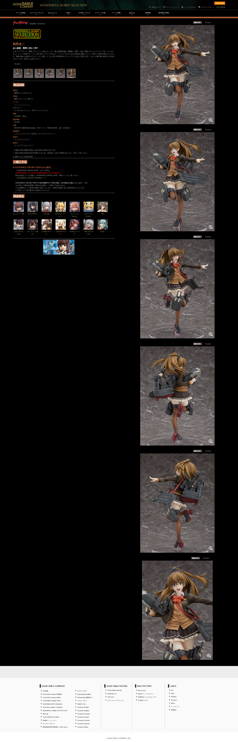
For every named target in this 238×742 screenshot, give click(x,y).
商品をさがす (156, 7)
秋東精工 (174, 710)
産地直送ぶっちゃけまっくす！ (147, 697)
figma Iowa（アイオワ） (60, 215)
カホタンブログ (82, 691)
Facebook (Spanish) (83, 723)
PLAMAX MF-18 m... (61, 233)
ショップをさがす (190, 7)
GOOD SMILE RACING (114, 690)
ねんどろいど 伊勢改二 (32, 233)
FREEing (173, 696)
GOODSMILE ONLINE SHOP (52, 700)
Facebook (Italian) (82, 727)
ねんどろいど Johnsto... (75, 215)
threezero (174, 700)
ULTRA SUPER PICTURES (51, 717)
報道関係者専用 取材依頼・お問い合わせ (55, 727)
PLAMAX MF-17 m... (47, 233)
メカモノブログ (82, 700)
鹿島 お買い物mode (88, 233)
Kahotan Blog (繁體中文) (84, 697)
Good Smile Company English (52, 697)
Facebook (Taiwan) (83, 717)
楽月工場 (45, 714)
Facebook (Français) (83, 714)
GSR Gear (110, 697)
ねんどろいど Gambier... (89, 215)
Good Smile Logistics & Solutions (52, 707)
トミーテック (175, 706)
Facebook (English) (83, 710)
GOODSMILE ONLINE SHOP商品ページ (31, 178)
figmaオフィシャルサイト (146, 694)
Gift (172, 690)
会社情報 (45, 691)
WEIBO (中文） (82, 704)
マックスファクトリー (22, 105)
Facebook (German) (83, 720)
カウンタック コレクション (115, 700)
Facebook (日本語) (83, 707)
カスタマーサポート (207, 7)
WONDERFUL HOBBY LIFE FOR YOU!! (55, 710)
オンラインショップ (172, 7)
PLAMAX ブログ (143, 700)
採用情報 (222, 7)
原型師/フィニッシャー (50, 720)
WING (173, 703)
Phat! (172, 693)
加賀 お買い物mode (18, 233)
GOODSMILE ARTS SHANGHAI (52, 704)
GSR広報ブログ (112, 694)
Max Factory (142, 690)
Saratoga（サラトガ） (74, 233)
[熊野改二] (177, 123)
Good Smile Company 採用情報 (52, 694)
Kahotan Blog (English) (84, 694)
